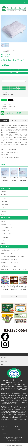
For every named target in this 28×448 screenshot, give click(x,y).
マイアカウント (4, 426)
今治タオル (7, 51)
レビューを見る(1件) (14, 69)
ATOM (20, 440)
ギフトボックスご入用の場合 (14, 113)
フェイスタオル (7, 50)
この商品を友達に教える (7, 104)
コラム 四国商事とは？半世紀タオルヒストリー (12, 256)
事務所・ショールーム (6, 253)
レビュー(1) (23, 120)
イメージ (14, 120)
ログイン (2, 429)
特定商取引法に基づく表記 (7, 94)
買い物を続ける (5, 108)
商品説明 (5, 120)
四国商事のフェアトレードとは (8, 266)
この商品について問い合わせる (8, 106)
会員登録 (16, 426)
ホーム (3, 50)
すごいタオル (14, 50)
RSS (17, 440)
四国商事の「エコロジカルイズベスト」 (10, 262)
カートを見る (17, 429)
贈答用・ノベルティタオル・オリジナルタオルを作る (14, 269)
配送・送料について (19, 437)
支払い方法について (11, 437)
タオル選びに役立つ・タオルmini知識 (10, 250)
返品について (4, 92)
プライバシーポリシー (11, 440)
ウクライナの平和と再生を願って (9, 259)
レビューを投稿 (14, 72)
